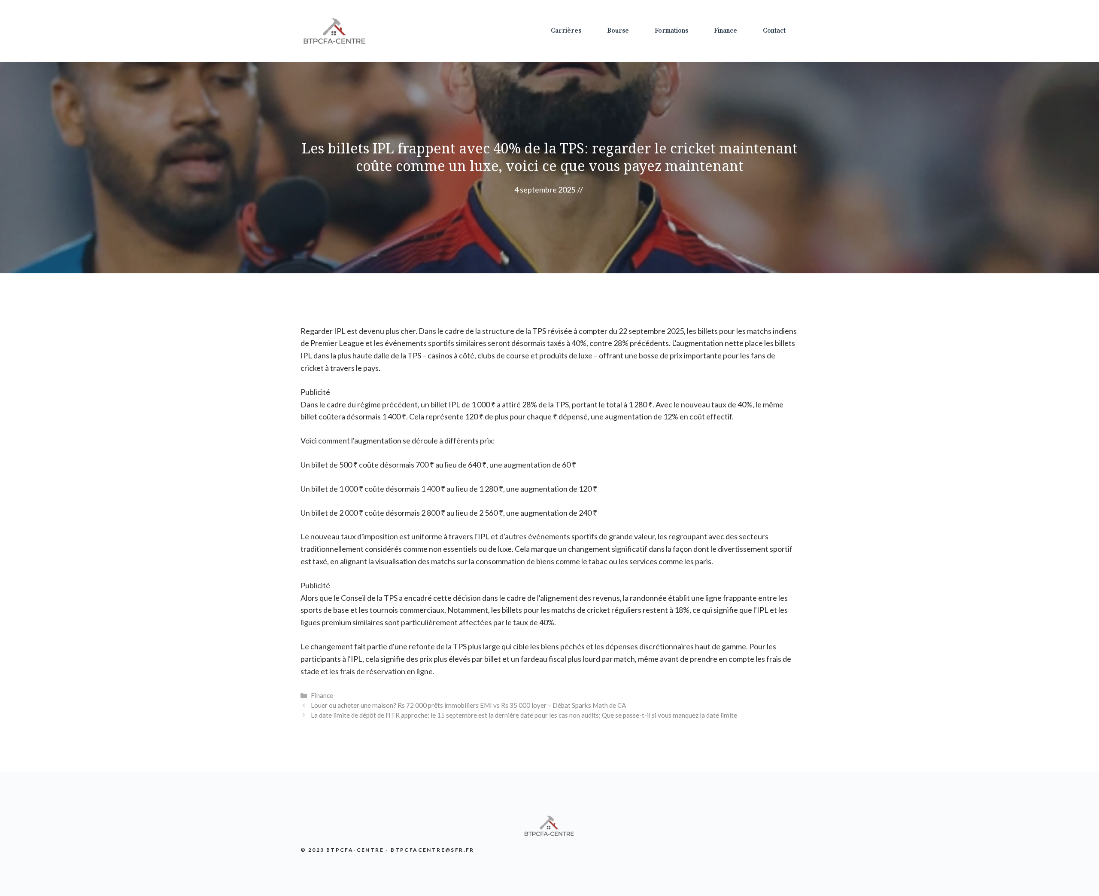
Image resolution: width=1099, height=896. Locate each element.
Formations (671, 31)
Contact (774, 31)
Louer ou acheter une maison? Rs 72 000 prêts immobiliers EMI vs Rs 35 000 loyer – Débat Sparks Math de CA (468, 705)
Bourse (618, 31)
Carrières (566, 31)
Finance (725, 31)
